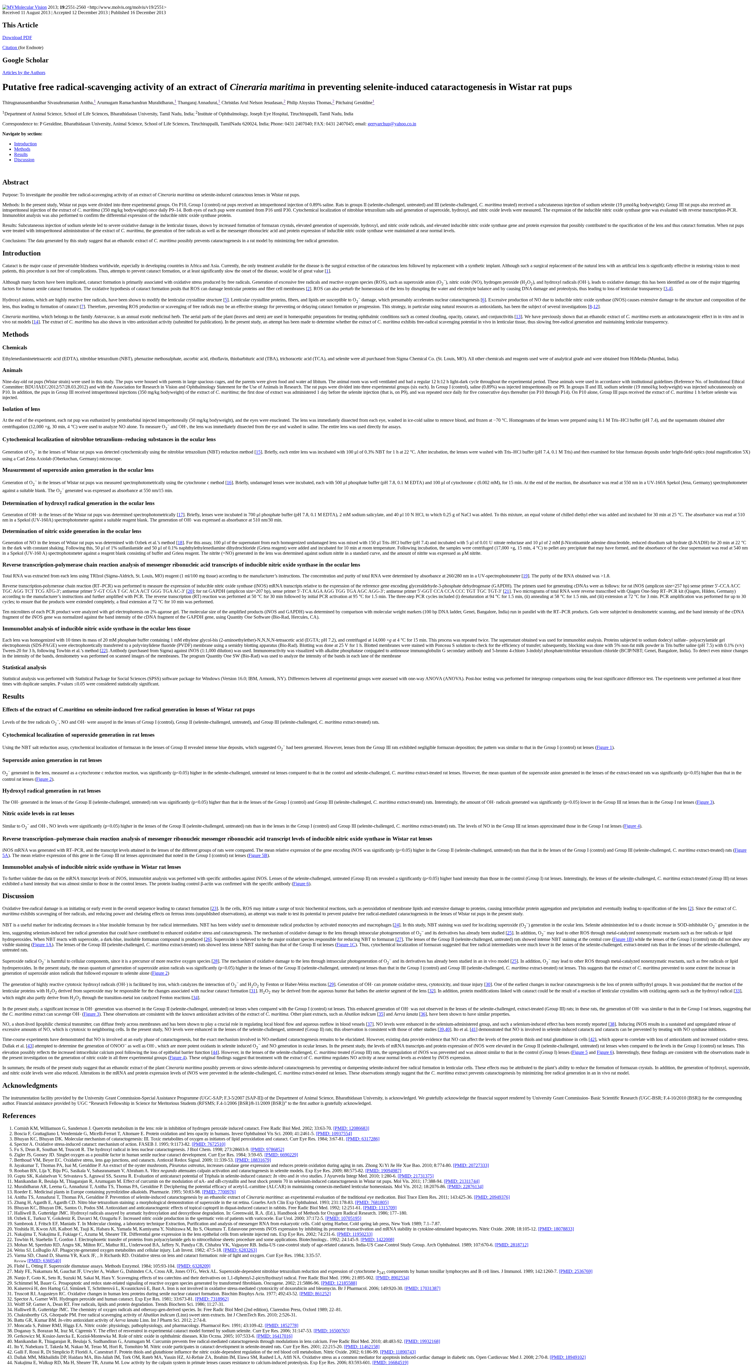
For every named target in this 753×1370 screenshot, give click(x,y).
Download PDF (17, 37)
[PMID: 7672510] (208, 1144)
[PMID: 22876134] (465, 1186)
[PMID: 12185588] (339, 1283)
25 (509, 932)
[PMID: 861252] (315, 1293)
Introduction (25, 143)
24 (396, 925)
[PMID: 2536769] (575, 1271)
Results (21, 154)
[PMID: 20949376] (492, 1197)
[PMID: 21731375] (416, 1175)
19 (525, 575)
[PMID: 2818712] (511, 1244)
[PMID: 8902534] (392, 1277)
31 (253, 990)
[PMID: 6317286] (362, 1138)
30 (488, 984)
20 (190, 591)
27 (399, 939)
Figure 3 (704, 802)
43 (29, 1045)
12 (595, 306)
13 (518, 316)
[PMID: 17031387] (422, 1288)
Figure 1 (604, 747)
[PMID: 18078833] (556, 1228)
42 (592, 1039)
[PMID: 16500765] (331, 1330)
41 (473, 1029)
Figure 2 (44, 779)
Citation (10, 47)
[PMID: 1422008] (377, 1239)
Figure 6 (301, 883)
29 (331, 984)
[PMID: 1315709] (380, 1207)
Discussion (24, 159)
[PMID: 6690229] (281, 1154)
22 (103, 650)
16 (229, 482)
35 (381, 1014)
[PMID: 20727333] (471, 1165)
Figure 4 (632, 826)
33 (737, 990)
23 (214, 908)
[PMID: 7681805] (372, 1202)
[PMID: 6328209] (193, 1265)
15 (258, 452)
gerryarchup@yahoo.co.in (392, 123)
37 (369, 1024)
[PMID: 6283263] (240, 1250)
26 (207, 939)
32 (431, 990)
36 (423, 1014)
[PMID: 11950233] (354, 1234)
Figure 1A (42, 944)
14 (36, 321)
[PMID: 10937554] (334, 1133)
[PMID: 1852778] (281, 1325)
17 (180, 514)
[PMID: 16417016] (274, 1336)
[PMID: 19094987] (383, 1170)
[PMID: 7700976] (219, 1191)
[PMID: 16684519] (390, 1362)
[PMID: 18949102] (568, 1357)
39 (441, 1029)
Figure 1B (622, 939)
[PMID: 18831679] (253, 1160)
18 (180, 542)
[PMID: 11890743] (398, 1351)
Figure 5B (258, 855)
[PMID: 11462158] (361, 1346)
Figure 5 (580, 1052)
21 (506, 591)
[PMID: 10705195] (343, 1218)
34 (195, 997)
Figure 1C (345, 944)
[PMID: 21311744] (461, 1181)
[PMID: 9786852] (267, 1149)
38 (612, 1024)
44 (215, 1052)
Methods (22, 149)
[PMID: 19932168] (422, 1341)
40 (447, 1029)
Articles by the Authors (23, 72)
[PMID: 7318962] (212, 1298)
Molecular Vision (31, 7)
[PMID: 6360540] (44, 1260)
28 (215, 961)
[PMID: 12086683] (351, 1128)
